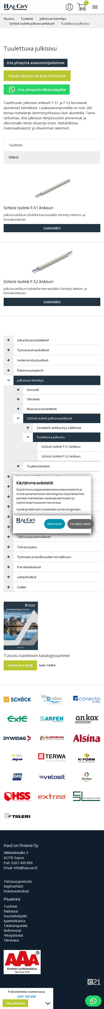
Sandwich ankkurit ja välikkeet (59, 428)
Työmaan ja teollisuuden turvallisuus (44, 557)
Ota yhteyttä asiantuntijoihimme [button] (35, 62)
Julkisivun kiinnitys (53, 18)
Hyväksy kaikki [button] (80, 524)
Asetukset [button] (54, 524)
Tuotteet (27, 18)
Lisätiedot (52, 228)
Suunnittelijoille (15, 916)
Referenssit (12, 930)
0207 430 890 (22, 862)
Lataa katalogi (20, 665)
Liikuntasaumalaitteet (33, 340)
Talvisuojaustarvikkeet (34, 537)
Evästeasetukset (16, 891)
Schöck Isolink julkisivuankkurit (31, 23)
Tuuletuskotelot (38, 466)
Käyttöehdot (13, 886)
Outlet (21, 587)
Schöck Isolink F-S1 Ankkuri (28, 208)
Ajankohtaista (14, 921)
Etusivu (9, 18)
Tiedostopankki (16, 925)
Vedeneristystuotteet (32, 360)
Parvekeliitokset (29, 567)
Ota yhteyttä (15, 1003)
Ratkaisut (11, 911)
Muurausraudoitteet (42, 409)
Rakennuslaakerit (30, 370)
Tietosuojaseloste (18, 881)
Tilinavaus (11, 940)
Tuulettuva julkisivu (75, 23)
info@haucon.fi (25, 868)
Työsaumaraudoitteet (33, 350)
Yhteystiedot (13, 935)
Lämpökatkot (26, 577)
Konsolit (33, 390)
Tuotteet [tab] (15, 145)
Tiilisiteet (33, 399)
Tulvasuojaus (27, 547)
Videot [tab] (14, 157)
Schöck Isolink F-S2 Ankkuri (28, 282)
